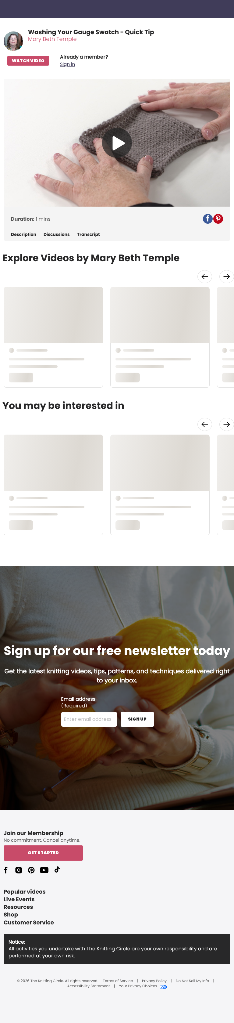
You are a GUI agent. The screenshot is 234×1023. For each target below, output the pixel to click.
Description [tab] (23, 234)
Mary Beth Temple (52, 39)
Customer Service (29, 923)
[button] (84, 60)
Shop (11, 915)
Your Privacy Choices (138, 986)
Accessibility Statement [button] (88, 986)
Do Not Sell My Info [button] (192, 981)
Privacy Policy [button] (154, 981)
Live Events (19, 899)
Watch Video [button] (28, 61)
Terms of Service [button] (118, 981)
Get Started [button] (43, 853)
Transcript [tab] (88, 234)
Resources (18, 907)
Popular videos (25, 892)
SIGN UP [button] (137, 719)
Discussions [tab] (57, 234)
